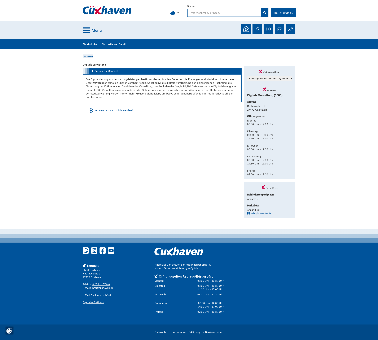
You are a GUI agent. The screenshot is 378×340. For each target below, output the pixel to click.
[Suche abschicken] (265, 12)
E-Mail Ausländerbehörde (97, 295)
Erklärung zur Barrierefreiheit (206, 332)
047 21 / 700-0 (101, 284)
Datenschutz (162, 332)
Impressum (179, 332)
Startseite (107, 44)
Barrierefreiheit (283, 12)
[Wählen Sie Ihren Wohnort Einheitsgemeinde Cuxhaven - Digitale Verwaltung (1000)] (270, 78)
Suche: (191, 6)
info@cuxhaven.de (102, 287)
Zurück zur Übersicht (107, 70)
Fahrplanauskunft (260, 213)
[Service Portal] (246, 29)
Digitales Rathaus (93, 302)
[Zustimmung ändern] (9, 330)
